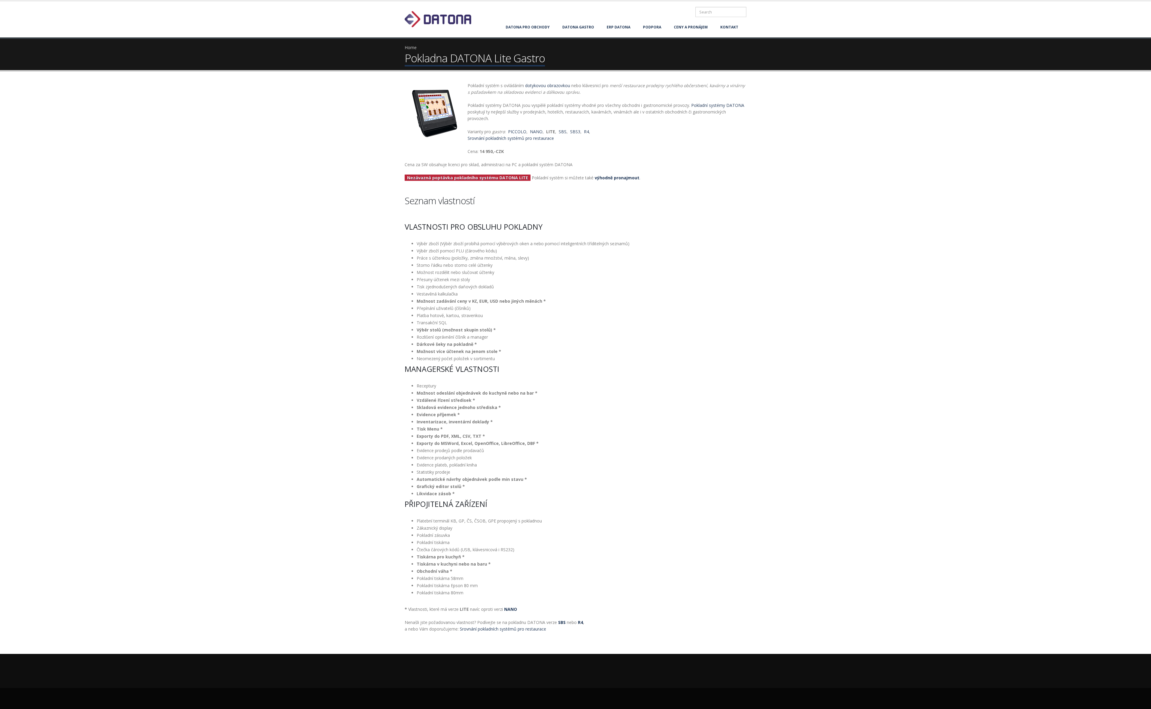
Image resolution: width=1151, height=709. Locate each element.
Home (411, 47)
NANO (536, 131)
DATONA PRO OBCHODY (528, 27)
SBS (563, 131)
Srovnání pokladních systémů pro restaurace (511, 138)
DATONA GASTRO (578, 27)
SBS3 (575, 131)
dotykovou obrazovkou (547, 85)
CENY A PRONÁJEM (691, 27)
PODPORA (652, 27)
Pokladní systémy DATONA (717, 105)
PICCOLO (517, 131)
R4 (586, 131)
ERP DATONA (618, 27)
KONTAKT (729, 27)
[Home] (441, 19)
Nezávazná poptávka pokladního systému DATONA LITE (467, 178)
